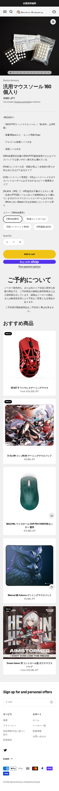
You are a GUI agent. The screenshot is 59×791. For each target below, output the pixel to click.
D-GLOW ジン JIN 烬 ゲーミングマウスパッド (29, 455)
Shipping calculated (22, 102)
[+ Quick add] (52, 515)
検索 (5, 720)
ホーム (36, 720)
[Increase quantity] (20, 242)
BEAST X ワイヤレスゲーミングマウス (29, 387)
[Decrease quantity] (7, 242)
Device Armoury (11, 80)
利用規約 (7, 739)
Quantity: (7, 235)
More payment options (30, 266)
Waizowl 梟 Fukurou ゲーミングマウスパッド (29, 595)
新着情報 (37, 731)
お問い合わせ (39, 736)
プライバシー (9, 725)
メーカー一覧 (39, 725)
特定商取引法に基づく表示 (14, 733)
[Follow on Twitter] (5, 750)
